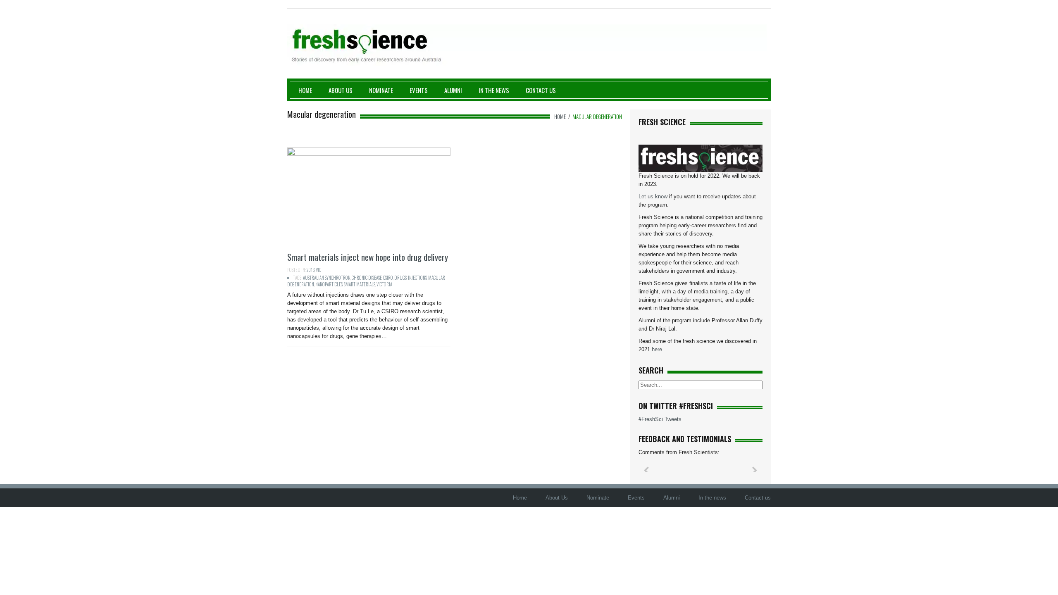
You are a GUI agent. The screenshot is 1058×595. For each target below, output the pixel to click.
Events (419, 90)
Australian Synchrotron (326, 277)
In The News (494, 90)
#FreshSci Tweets (660, 419)
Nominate (381, 90)
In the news (712, 498)
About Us (341, 90)
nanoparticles (329, 284)
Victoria (384, 284)
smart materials (359, 284)
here (657, 349)
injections (417, 277)
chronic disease (367, 277)
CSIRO (388, 277)
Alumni (453, 90)
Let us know (653, 196)
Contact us (541, 90)
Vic (318, 270)
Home (305, 90)
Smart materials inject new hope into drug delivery (367, 256)
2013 (311, 270)
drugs (400, 277)
